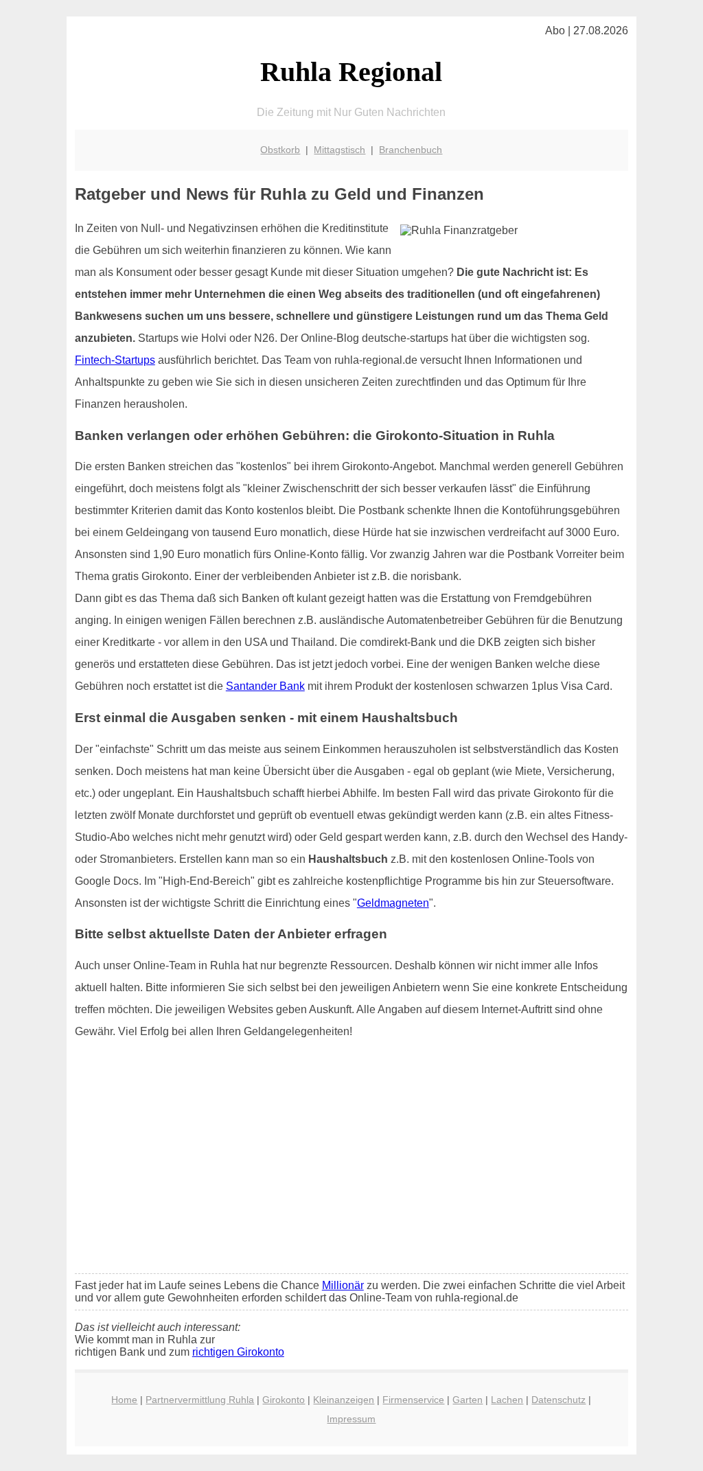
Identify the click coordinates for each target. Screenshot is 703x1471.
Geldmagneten (393, 903)
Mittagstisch (339, 149)
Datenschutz (558, 1399)
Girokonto (283, 1399)
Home (124, 1399)
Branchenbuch (410, 149)
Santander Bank (265, 686)
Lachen (507, 1399)
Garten (467, 1399)
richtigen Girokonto (238, 1352)
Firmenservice (413, 1399)
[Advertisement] (351, 1161)
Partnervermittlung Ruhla (200, 1399)
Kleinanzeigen (343, 1399)
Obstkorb (280, 149)
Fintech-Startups (115, 360)
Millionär (343, 1285)
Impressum (351, 1418)
